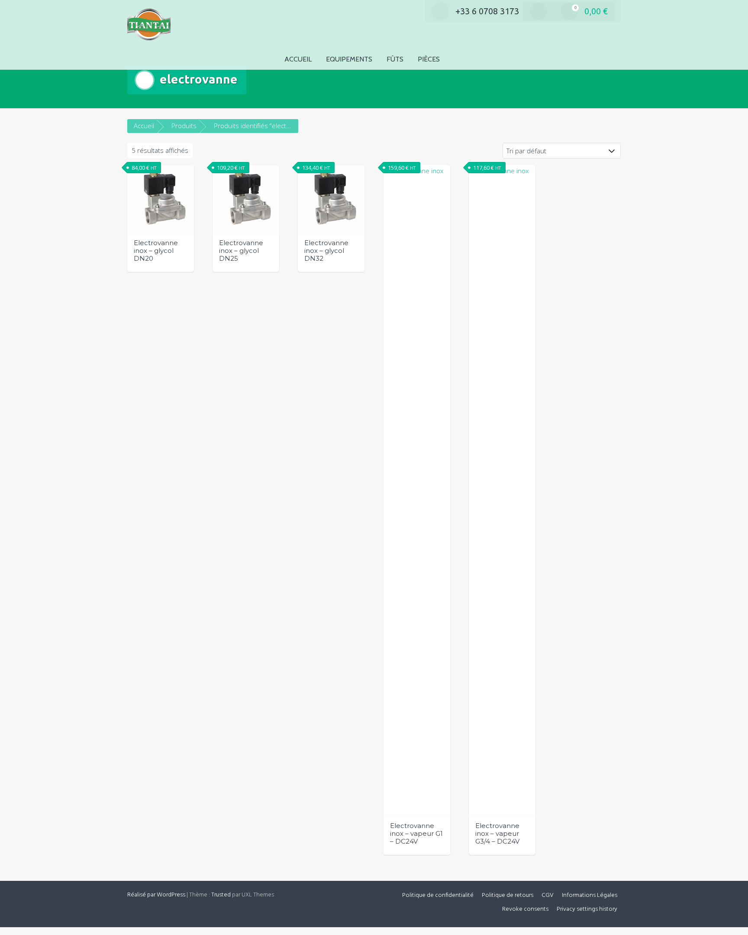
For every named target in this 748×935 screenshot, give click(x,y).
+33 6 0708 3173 (487, 11)
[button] (461, 59)
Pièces (429, 59)
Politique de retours (507, 895)
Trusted (221, 895)
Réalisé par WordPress (156, 895)
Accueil (298, 59)
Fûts (395, 59)
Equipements (349, 59)
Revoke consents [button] (525, 909)
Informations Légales (589, 895)
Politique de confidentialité (438, 895)
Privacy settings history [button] (587, 909)
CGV (548, 895)
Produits (184, 125)
